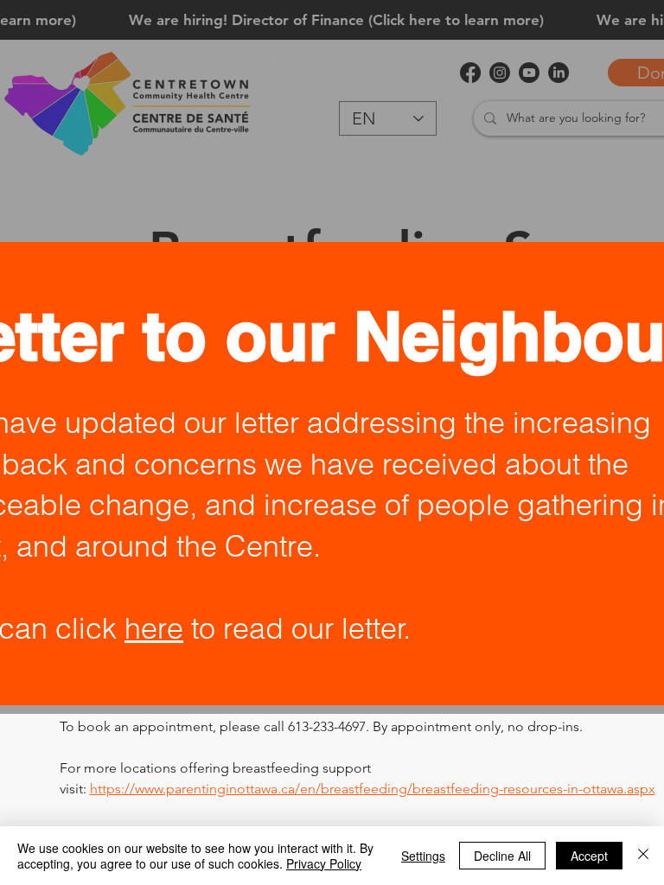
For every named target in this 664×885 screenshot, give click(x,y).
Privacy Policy (323, 863)
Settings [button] (423, 855)
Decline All (502, 855)
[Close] (643, 855)
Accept (589, 855)
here (153, 628)
